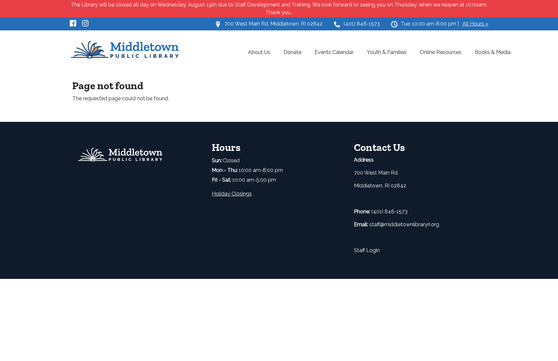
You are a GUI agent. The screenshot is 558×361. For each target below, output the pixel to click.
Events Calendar (334, 52)
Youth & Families (387, 52)
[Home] (129, 50)
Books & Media (493, 52)
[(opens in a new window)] (76, 23)
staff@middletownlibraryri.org (404, 224)
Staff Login (367, 250)
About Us (259, 52)
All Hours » (475, 24)
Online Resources (440, 52)
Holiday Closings (232, 194)
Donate (292, 52)
